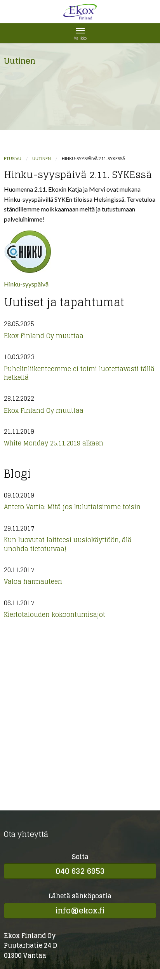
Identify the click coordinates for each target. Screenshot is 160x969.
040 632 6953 (80, 871)
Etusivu (12, 158)
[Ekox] (80, 14)
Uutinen (41, 158)
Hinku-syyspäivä (26, 284)
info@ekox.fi (80, 911)
